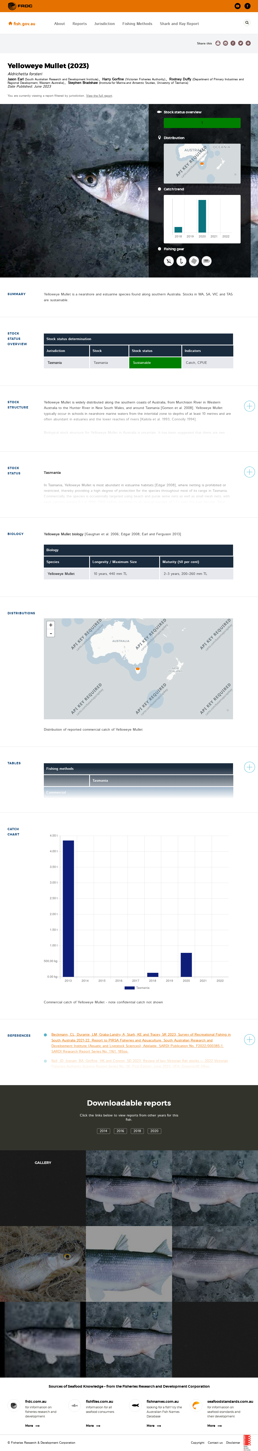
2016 (120, 1131)
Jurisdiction (104, 24)
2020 (154, 1131)
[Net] (194, 261)
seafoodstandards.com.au (225, 1401)
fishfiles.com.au (99, 1401)
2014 (103, 1131)
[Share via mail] (225, 43)
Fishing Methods (137, 24)
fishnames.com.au (163, 1401)
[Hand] (169, 261)
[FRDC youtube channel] (238, 6)
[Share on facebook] (233, 43)
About (59, 24)
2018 (137, 1131)
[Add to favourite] (248, 43)
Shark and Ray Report (179, 24)
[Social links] (20, 6)
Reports (80, 24)
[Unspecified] (207, 261)
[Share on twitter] (240, 43)
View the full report (99, 95)
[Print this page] (217, 43)
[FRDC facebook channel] (247, 6)
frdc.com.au (35, 1401)
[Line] (181, 261)
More (29, 1426)
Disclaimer (233, 1442)
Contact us (215, 1442)
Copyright (197, 1442)
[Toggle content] (249, 406)
